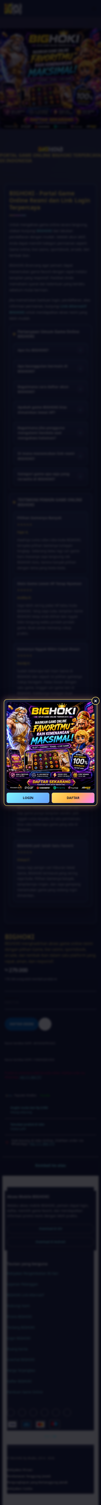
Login (28, 797)
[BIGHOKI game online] (50, 746)
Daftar (73, 797)
